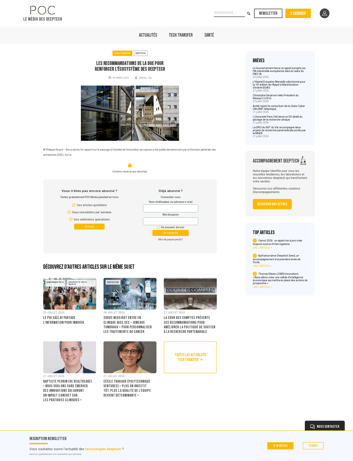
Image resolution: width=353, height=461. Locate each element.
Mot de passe (171, 214)
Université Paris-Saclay (78, 283)
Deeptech (141, 53)
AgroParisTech (55, 282)
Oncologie (113, 282)
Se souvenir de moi (172, 227)
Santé (209, 35)
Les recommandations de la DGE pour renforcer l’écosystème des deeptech (130, 66)
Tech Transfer (181, 35)
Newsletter (268, 13)
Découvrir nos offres (272, 204)
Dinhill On (145, 77)
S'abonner (298, 13)
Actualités (148, 35)
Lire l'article (261, 247)
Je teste (89, 226)
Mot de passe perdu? (170, 239)
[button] (249, 13)
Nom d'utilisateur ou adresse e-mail (170, 202)
